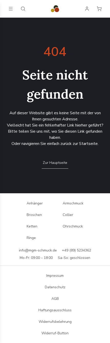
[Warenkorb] (99, 8)
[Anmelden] (87, 8)
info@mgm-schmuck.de (38, 250)
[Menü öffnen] (10, 8)
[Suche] (23, 8)
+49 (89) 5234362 (76, 250)
